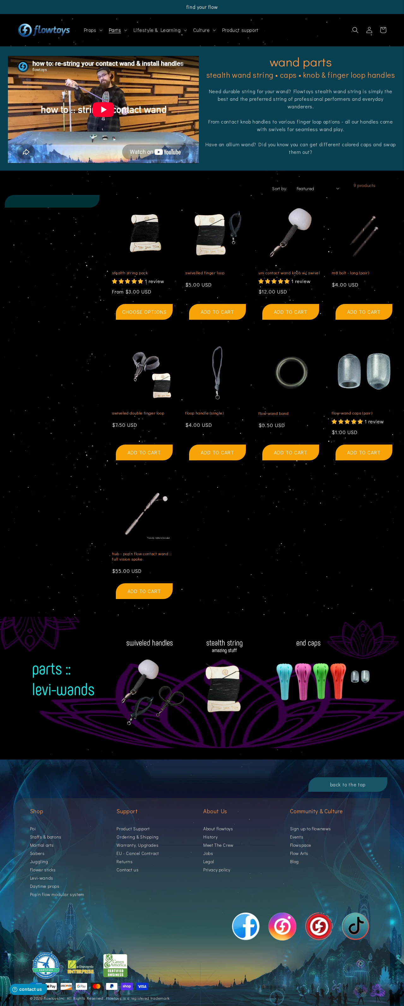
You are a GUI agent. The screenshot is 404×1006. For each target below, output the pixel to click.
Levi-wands (41, 878)
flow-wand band (273, 413)
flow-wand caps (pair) (352, 412)
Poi (33, 829)
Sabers (37, 853)
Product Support (133, 829)
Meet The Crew (218, 845)
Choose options (144, 311)
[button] (92, 30)
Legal (208, 861)
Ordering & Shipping (137, 837)
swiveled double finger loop (138, 412)
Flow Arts (299, 853)
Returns (124, 861)
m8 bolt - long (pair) (350, 272)
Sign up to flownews (310, 829)
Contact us (127, 870)
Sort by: (279, 188)
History (210, 837)
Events (297, 837)
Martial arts (42, 845)
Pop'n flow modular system (57, 894)
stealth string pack (130, 272)
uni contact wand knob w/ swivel (289, 272)
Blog (294, 861)
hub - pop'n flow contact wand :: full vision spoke (142, 556)
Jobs (208, 853)
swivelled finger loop (205, 272)
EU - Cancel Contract (137, 853)
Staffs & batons (46, 837)
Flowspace (300, 845)
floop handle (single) (204, 412)
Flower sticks (43, 870)
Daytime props (45, 886)
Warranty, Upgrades (137, 845)
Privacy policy (216, 870)
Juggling (39, 861)
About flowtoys (218, 829)
